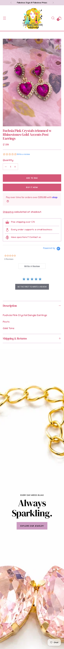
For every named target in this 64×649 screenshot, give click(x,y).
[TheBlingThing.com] (32, 18)
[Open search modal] (53, 18)
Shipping (8, 211)
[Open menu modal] (4, 18)
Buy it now (32, 187)
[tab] (32, 266)
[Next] (53, 2)
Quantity (8, 160)
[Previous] (11, 2)
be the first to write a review (32, 286)
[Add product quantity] (15, 167)
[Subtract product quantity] (6, 167)
